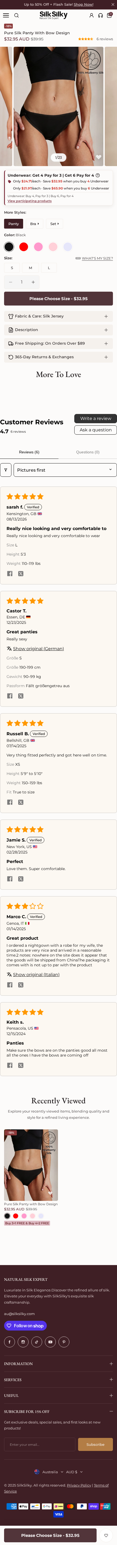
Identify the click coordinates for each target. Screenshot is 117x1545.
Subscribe (95, 1444)
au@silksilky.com (19, 1314)
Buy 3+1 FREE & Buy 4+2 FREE (27, 1223)
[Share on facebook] (10, 574)
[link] (100, 15)
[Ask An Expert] (100, 15)
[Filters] (5, 470)
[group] (58, 106)
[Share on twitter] (20, 574)
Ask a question (96, 429)
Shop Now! (83, 4)
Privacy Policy (79, 1485)
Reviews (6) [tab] (29, 452)
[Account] (91, 15)
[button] (86, 39)
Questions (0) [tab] (88, 452)
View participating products (30, 201)
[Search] (16, 15)
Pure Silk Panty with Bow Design (31, 1204)
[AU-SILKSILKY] (54, 15)
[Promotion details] (98, 175)
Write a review (95, 418)
